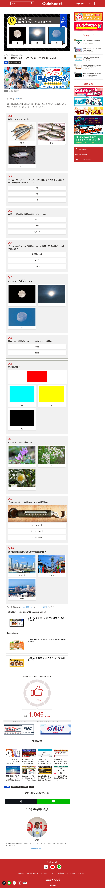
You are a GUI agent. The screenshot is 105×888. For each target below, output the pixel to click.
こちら (22, 607)
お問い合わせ (82, 873)
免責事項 (61, 873)
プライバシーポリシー (48, 873)
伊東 (17, 99)
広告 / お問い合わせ (85, 160)
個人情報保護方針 (32, 873)
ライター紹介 (83, 149)
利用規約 (21, 873)
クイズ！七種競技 (41, 607)
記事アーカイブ (84, 154)
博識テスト (30, 607)
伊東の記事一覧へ (37, 848)
